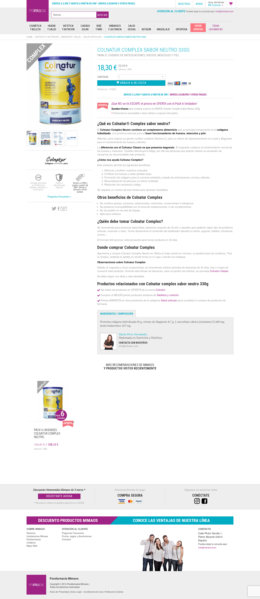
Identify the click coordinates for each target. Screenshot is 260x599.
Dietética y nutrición (47, 36)
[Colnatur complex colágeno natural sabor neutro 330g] (38, 10)
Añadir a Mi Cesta (132, 83)
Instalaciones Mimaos (37, 536)
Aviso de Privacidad (59, 591)
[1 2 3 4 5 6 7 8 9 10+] (142, 77)
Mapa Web (32, 545)
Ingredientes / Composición (116, 313)
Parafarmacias (34, 539)
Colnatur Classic (219, 271)
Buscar (102, 15)
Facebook (58, 209)
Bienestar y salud (71, 36)
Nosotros (31, 533)
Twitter (54, 209)
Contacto (66, 539)
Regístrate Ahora (59, 496)
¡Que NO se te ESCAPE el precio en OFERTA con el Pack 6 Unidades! (154, 103)
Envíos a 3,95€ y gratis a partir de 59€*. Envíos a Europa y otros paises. (94, 3)
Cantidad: (103, 77)
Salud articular (92, 36)
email (63, 209)
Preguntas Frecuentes (73, 533)
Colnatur (160, 289)
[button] (231, 4)
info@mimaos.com (224, 11)
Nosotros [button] (184, 3)
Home (29, 36)
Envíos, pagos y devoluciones (76, 536)
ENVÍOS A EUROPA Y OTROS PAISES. (188, 94)
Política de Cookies (114, 591)
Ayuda (199, 3)
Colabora (31, 542)
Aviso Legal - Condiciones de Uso (86, 591)
